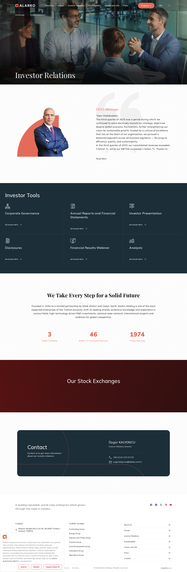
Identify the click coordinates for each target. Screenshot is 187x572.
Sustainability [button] (95, 5)
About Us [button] (49, 5)
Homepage (19, 15)
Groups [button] (61, 5)
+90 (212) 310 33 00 (123, 457)
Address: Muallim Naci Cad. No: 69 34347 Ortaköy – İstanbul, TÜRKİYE (39, 529)
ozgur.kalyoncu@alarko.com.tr (127, 462)
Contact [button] (127, 558)
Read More (101, 158)
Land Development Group (79, 546)
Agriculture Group (76, 555)
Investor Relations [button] (76, 5)
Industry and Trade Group (80, 538)
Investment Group (76, 551)
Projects (145, 5)
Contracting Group (76, 529)
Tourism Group (75, 542)
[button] (160, 6)
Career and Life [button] (112, 5)
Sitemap (75, 568)
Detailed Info (12, 225)
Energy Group (74, 533)
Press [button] (125, 5)
